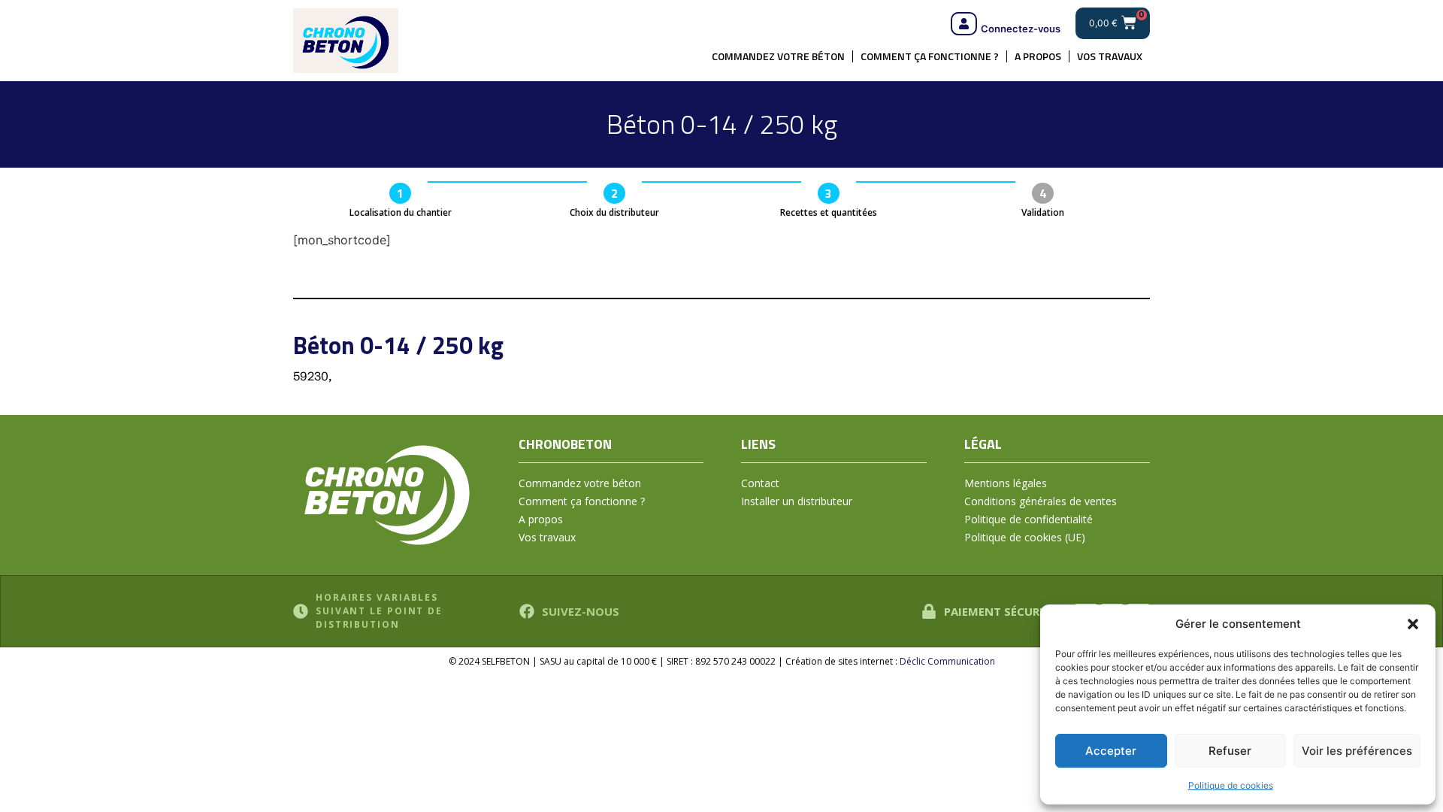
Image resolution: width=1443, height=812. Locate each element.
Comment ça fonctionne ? (930, 56)
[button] (1412, 624)
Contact (760, 483)
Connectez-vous (1020, 29)
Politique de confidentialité (1028, 519)
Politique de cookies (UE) (1024, 537)
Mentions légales (1005, 483)
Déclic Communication (947, 661)
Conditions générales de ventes (1040, 501)
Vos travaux (1109, 56)
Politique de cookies (1230, 785)
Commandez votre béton (778, 56)
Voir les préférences (1357, 751)
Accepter (1110, 751)
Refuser (1230, 751)
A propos (1038, 56)
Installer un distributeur (796, 501)
